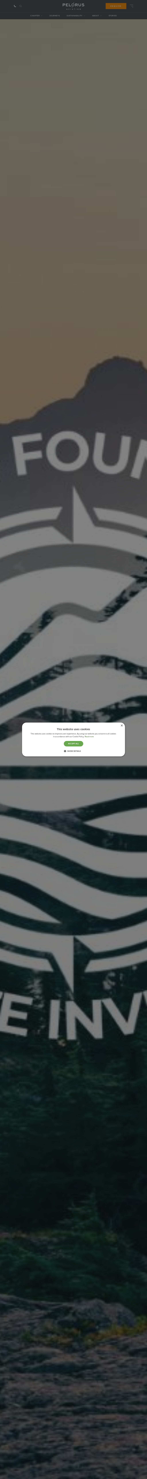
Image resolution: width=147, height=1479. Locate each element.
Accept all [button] (73, 743)
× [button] (122, 726)
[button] (73, 751)
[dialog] (73, 739)
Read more (89, 736)
